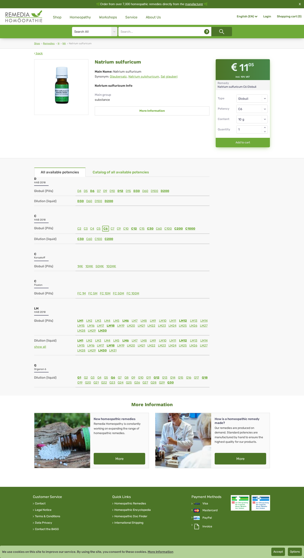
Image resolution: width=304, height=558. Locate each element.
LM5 (116, 321)
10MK (89, 266)
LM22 (151, 326)
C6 (105, 228)
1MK (80, 266)
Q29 (162, 382)
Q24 (120, 382)
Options (295, 551)
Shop (57, 17)
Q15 (180, 377)
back (39, 53)
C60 (159, 228)
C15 (142, 228)
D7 (99, 191)
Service (131, 17)
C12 (134, 228)
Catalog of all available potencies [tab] (121, 172)
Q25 (129, 382)
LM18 (111, 326)
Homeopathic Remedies (130, 503)
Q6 (113, 377)
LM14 (204, 321)
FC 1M (81, 293)
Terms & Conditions (47, 516)
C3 (86, 228)
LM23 (162, 326)
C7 (112, 228)
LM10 (162, 321)
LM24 (172, 326)
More (119, 459)
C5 (99, 228)
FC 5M (92, 293)
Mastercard (210, 510)
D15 (128, 191)
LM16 (91, 326)
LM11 (172, 321)
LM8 (144, 321)
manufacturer (194, 4)
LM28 (81, 330)
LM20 (131, 326)
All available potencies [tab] (60, 172)
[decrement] (265, 132)
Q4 (99, 377)
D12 (120, 191)
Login (267, 16)
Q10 (141, 377)
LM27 (204, 326)
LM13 (193, 321)
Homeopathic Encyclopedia (132, 510)
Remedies (49, 43)
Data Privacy (43, 522)
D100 (154, 191)
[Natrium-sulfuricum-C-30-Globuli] (61, 87)
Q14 (172, 377)
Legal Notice (43, 510)
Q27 (145, 382)
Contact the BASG (47, 529)
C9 (119, 228)
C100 (168, 228)
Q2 (86, 377)
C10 (126, 228)
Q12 (156, 377)
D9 (105, 191)
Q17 (196, 377)
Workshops (108, 17)
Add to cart (243, 142)
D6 (92, 191)
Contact (40, 503)
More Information (152, 111)
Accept (278, 551)
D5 (86, 191)
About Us (153, 17)
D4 (79, 191)
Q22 (104, 382)
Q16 (188, 377)
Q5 (106, 377)
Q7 (120, 377)
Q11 (148, 377)
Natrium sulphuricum (143, 76)
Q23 (112, 382)
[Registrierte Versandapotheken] (240, 503)
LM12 (183, 321)
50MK (100, 266)
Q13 (164, 377)
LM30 (102, 330)
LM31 (112, 350)
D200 (165, 191)
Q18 (205, 377)
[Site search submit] (221, 31)
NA (64, 43)
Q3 (93, 377)
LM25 (183, 326)
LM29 (92, 330)
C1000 (190, 228)
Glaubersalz (118, 76)
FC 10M (105, 293)
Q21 (96, 382)
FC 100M (133, 293)
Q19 (80, 382)
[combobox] (252, 109)
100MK (111, 266)
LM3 (98, 321)
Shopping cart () (289, 16)
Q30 (170, 382)
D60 (145, 191)
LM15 (81, 326)
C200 (178, 228)
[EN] (24, 16)
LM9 (153, 321)
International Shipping (128, 522)
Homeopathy (80, 17)
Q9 (133, 377)
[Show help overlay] (206, 31)
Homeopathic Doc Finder (130, 516)
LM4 (107, 321)
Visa (205, 503)
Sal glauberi (169, 76)
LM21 (141, 326)
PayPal (207, 517)
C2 (79, 228)
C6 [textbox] (240, 109)
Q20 (88, 382)
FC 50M (118, 293)
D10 (112, 191)
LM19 (120, 326)
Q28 (154, 382)
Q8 (126, 377)
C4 (92, 228)
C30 (150, 228)
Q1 (79, 377)
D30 (136, 191)
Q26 (137, 382)
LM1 (80, 321)
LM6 (125, 321)
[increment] (265, 127)
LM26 (193, 326)
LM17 (100, 326)
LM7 (135, 321)
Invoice (207, 526)
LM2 (89, 321)
